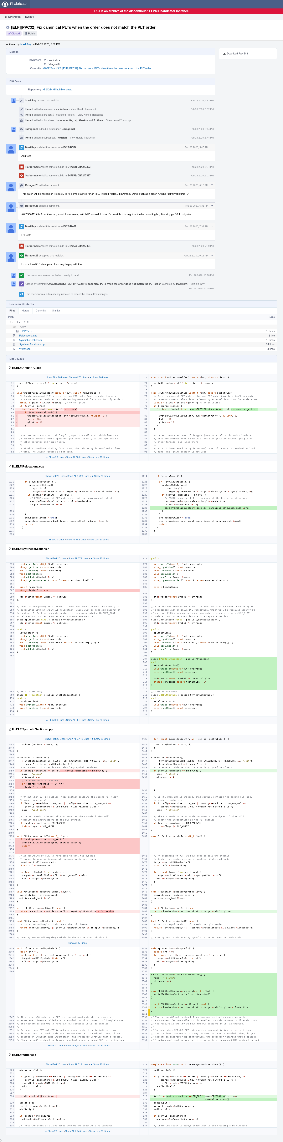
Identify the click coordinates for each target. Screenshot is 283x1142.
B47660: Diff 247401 (79, 246)
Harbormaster (33, 166)
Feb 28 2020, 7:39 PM (196, 226)
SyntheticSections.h (30, 340)
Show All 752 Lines (76, 539)
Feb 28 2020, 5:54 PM (202, 167)
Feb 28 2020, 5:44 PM (202, 129)
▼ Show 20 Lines (99, 377)
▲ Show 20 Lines (55, 457)
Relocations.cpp (28, 335)
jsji (75, 120)
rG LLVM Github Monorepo (57, 89)
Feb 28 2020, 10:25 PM (201, 288)
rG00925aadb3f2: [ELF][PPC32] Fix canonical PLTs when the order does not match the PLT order (97, 68)
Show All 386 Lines (76, 457)
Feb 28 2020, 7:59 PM (202, 246)
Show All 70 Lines (78, 377)
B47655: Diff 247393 (79, 166)
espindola (54, 60)
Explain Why (198, 283)
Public (31, 33)
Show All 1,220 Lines (78, 476)
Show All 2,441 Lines (78, 739)
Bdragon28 (53, 64)
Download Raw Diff (237, 53)
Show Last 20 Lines (98, 457)
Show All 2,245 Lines (76, 1131)
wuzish (62, 137)
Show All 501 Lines (76, 720)
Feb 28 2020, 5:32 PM (202, 100)
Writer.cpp (24, 348)
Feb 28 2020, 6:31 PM (196, 206)
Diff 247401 (69, 226)
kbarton (83, 120)
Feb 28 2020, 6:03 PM (202, 175)
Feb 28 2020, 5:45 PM (196, 147)
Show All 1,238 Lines (76, 1045)
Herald (29, 109)
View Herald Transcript (83, 109)
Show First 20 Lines (56, 377)
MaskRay (25, 44)
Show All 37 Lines (77, 943)
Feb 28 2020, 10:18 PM (196, 255)
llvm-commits (64, 120)
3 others (98, 120)
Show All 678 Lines (78, 558)
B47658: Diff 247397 (79, 175)
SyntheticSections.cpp (31, 344)
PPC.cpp (27, 331)
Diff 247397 (69, 147)
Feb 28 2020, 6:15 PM (196, 185)
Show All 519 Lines (78, 1064)
